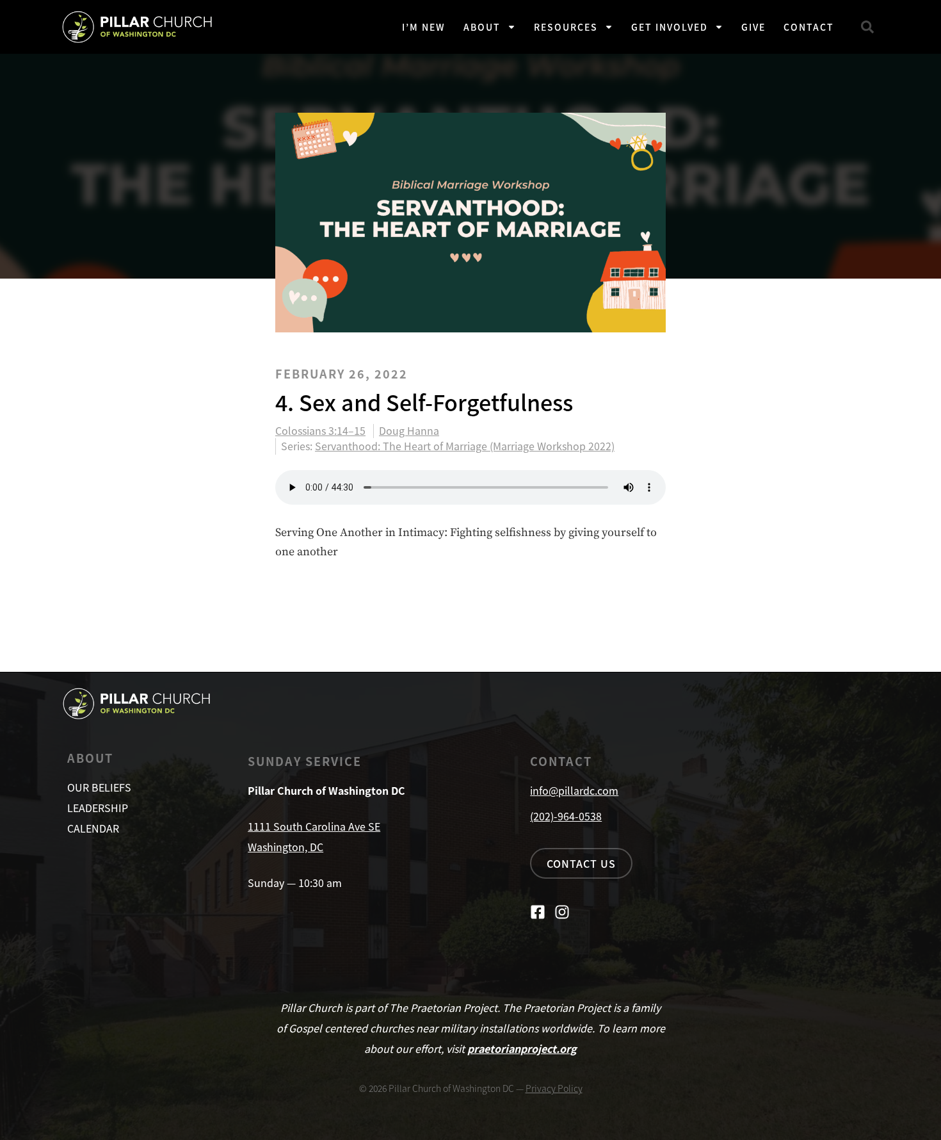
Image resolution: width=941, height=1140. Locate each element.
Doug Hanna (409, 431)
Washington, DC (285, 846)
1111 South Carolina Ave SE (314, 826)
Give (753, 26)
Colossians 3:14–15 (320, 431)
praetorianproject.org (522, 1048)
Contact (809, 26)
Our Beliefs (99, 787)
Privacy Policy (554, 1088)
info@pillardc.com (574, 790)
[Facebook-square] (537, 912)
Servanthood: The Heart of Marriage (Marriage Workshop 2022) (465, 445)
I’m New (424, 26)
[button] (867, 27)
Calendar (93, 828)
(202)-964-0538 (566, 816)
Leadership (97, 807)
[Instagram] (562, 912)
